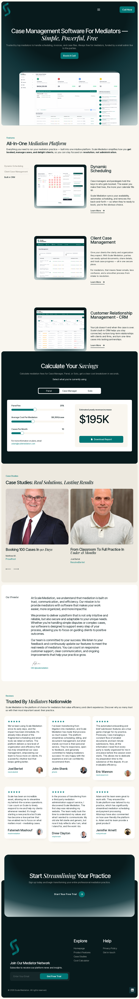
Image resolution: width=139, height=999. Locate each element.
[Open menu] (98, 10)
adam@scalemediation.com (23, 443)
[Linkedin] (132, 990)
